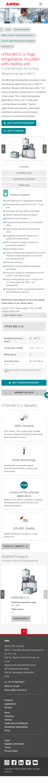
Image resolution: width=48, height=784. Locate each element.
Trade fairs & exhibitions (16, 723)
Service (8, 707)
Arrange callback (24, 392)
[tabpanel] (24, 294)
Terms (7, 747)
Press (7, 730)
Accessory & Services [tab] (24, 179)
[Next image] (3, 149)
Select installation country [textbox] (13, 315)
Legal (7, 740)
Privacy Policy (11, 751)
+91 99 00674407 (16, 682)
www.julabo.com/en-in (15, 690)
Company (9, 716)
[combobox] (24, 315)
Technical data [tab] (24, 173)
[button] (24, 149)
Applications (10, 704)
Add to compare (15, 131)
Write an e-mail (11, 686)
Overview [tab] (24, 167)
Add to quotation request (20, 123)
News (7, 712)
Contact (8, 719)
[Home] (12, 4)
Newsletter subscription (16, 727)
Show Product (21, 618)
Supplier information (14, 744)
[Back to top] (24, 632)
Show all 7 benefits (14, 546)
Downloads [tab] (24, 185)
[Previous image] (45, 149)
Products (8, 700)
